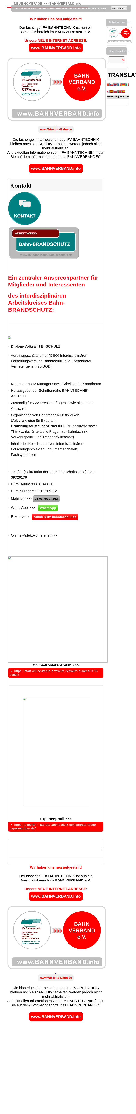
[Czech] (111, 84)
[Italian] (127, 84)
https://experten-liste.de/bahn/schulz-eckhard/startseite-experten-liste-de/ (53, 826)
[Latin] (111, 91)
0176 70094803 (46, 498)
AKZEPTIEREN (119, 8)
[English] (115, 84)
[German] (123, 84)
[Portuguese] (119, 91)
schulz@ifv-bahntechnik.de (55, 516)
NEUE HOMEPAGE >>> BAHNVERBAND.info (47, 3)
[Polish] (115, 91)
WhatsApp (48, 508)
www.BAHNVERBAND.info (56, 48)
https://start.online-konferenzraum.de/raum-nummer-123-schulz (54, 672)
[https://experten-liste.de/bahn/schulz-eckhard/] (55, 751)
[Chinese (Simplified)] (107, 84)
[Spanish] (123, 91)
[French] (119, 84)
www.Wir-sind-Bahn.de (56, 129)
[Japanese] (107, 91)
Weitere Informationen (97, 8)
